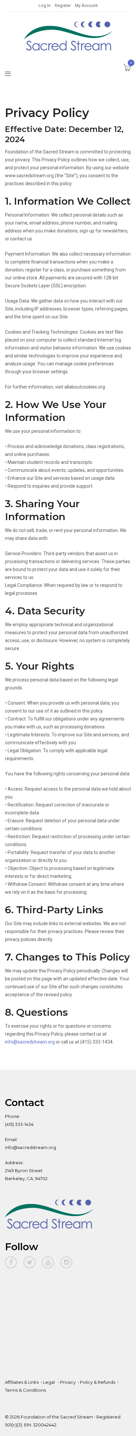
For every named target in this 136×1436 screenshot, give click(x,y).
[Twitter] (29, 1262)
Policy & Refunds (97, 1382)
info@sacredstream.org (30, 1042)
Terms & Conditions (25, 1390)
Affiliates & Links (22, 1382)
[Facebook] (11, 1262)
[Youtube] (48, 1262)
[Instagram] (66, 1262)
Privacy (68, 1382)
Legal (49, 1382)
